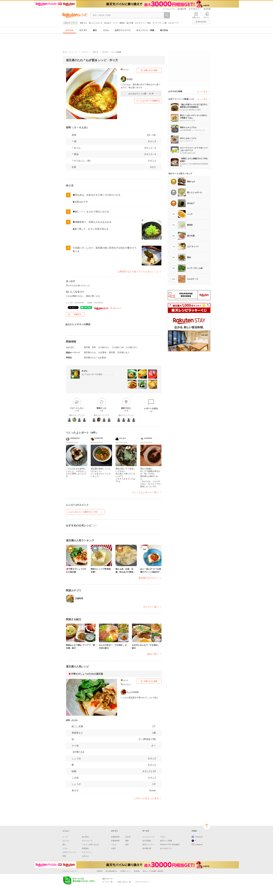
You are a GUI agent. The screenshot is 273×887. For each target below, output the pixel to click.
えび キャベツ (140, 23)
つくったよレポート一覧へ (145, 492)
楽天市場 (207, 9)
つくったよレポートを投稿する (148, 101)
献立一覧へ (153, 654)
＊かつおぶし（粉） (82, 160)
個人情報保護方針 (111, 871)
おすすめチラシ (195, 9)
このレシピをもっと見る (146, 798)
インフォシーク (169, 9)
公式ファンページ (123, 30)
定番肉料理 (115, 837)
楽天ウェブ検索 (166, 841)
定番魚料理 (115, 841)
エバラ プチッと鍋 (159, 23)
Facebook (199, 837)
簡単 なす (83, 23)
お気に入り (196, 17)
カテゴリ (83, 30)
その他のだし (104, 347)
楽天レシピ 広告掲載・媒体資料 (153, 871)
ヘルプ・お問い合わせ (90, 845)
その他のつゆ (118, 347)
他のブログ (116, 308)
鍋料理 (95, 52)
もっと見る (202, 91)
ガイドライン (87, 852)
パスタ (113, 845)
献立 (95, 30)
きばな (84, 371)
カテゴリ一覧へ (151, 607)
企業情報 (99, 871)
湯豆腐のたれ (90, 352)
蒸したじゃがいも (96, 23)
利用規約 (85, 848)
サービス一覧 (107, 882)
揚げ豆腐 (129, 23)
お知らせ (85, 856)
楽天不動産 (146, 841)
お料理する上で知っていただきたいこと (138, 271)
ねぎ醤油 (102, 352)
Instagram (199, 845)
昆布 (94, 347)
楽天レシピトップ (70, 52)
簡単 (127, 841)
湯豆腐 (105, 52)
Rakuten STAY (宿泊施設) (170, 845)
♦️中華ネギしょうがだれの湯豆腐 (85, 674)
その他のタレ (132, 347)
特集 (64, 856)
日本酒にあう (123, 352)
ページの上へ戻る (206, 825)
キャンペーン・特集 (145, 30)
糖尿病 (122, 23)
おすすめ (69, 30)
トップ (65, 837)
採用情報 (136, 871)
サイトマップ (87, 841)
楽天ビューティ (148, 845)
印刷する (77, 314)
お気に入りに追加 (150, 70)
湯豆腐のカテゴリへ (148, 578)
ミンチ (115, 23)
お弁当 (127, 837)
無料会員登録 (202, 22)
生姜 (74, 167)
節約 (127, 845)
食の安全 (164, 30)
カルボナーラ (173, 23)
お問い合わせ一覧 (124, 882)
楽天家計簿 (181, 9)
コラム (106, 30)
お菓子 (113, 848)
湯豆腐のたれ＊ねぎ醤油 (95, 357)
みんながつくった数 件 (141, 93)
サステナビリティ (142, 882)
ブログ (162, 837)
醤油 (149, 23)
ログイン (206, 17)
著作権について (125, 871)
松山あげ (107, 23)
